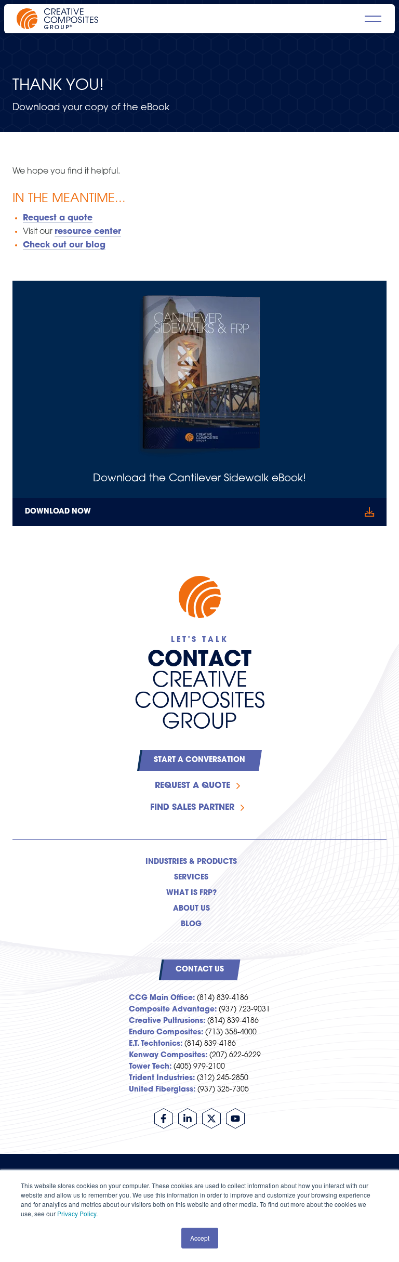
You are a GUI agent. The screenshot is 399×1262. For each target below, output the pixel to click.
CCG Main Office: (162, 998)
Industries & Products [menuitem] (191, 862)
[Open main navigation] (373, 18)
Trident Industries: (162, 1078)
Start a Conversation (199, 760)
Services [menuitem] (191, 878)
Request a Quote (192, 786)
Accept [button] (199, 1237)
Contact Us (200, 970)
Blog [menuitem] (191, 924)
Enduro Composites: (166, 1032)
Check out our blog (64, 245)
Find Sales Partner (192, 808)
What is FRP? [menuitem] (191, 893)
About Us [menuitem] (191, 909)
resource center (88, 232)
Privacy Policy (76, 1213)
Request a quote (57, 218)
